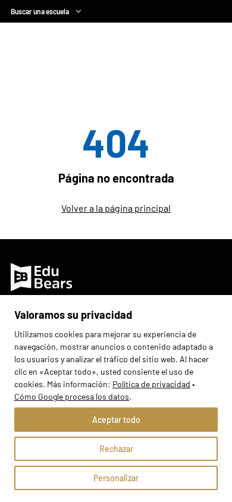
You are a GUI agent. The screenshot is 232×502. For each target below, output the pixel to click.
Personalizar (116, 478)
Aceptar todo (116, 420)
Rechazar (116, 449)
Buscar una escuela (40, 11)
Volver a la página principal (116, 208)
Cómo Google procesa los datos (71, 396)
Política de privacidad (151, 384)
